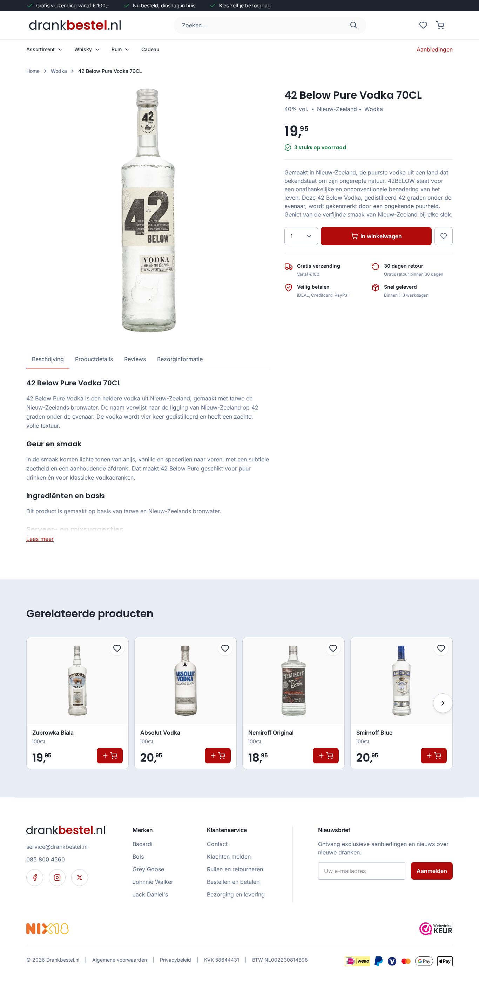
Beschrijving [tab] (48, 359)
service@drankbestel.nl (57, 846)
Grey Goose (148, 869)
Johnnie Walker (153, 881)
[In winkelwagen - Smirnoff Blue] (434, 755)
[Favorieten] (423, 25)
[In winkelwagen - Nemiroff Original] (326, 755)
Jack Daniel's (150, 894)
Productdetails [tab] (94, 359)
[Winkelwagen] (440, 25)
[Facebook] (34, 877)
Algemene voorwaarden (119, 960)
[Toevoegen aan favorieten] (117, 648)
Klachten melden (229, 856)
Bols (138, 856)
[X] (79, 877)
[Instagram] (57, 877)
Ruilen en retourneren (235, 869)
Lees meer (40, 538)
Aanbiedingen (435, 49)
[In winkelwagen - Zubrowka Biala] (110, 755)
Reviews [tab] (135, 359)
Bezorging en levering (236, 894)
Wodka (59, 71)
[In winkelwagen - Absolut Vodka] (218, 755)
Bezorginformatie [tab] (180, 359)
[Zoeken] (354, 25)
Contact (217, 843)
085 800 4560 (45, 859)
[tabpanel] (148, 460)
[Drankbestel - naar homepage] (76, 25)
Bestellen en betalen (233, 881)
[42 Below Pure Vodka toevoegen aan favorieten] (443, 236)
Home (33, 71)
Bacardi (143, 843)
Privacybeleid (175, 960)
